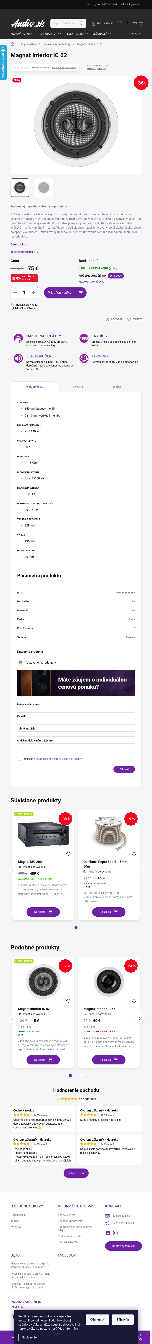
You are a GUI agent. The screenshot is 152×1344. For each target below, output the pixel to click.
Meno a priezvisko (28, 704)
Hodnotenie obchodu (76, 1090)
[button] (76, 927)
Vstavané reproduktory (41, 662)
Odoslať (124, 769)
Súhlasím (123, 1319)
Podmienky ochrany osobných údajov (75, 1228)
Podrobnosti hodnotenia (64, 67)
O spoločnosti (18, 1214)
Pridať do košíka (59, 293)
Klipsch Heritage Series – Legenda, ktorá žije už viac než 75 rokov (30, 1265)
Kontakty (16, 1226)
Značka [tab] (117, 386)
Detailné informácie (23, 252)
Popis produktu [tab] (34, 386)
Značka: (96, 69)
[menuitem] (23, 33)
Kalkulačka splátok (28, 278)
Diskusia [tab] (78, 386)
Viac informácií (68, 1328)
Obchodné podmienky (70, 1220)
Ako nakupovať (66, 1215)
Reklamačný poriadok (70, 1236)
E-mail (21, 716)
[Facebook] (108, 1232)
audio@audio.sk (122, 1215)
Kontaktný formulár (123, 1246)
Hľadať (81, 23)
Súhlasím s (53, 758)
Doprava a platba (68, 1241)
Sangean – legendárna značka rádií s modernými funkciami (28, 1285)
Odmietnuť (97, 1319)
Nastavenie (29, 1337)
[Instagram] (115, 1232)
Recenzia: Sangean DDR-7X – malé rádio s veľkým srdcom (30, 1275)
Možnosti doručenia (91, 281)
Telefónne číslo (26, 728)
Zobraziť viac (76, 1173)
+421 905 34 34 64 (123, 1223)
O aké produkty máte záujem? (35, 740)
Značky (15, 1220)
